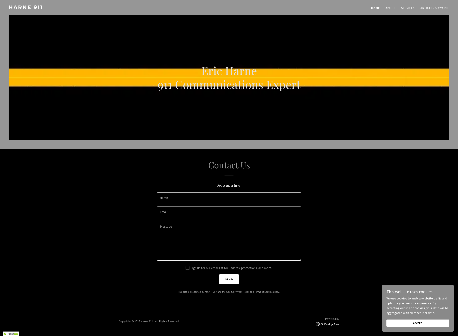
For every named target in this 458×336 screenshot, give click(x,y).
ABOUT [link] (391, 8)
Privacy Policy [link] (242, 291)
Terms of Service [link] (263, 291)
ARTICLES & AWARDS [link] (434, 8)
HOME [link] (375, 8)
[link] (117, 8)
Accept (418, 323)
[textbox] (229, 197)
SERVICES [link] (408, 8)
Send (229, 279)
